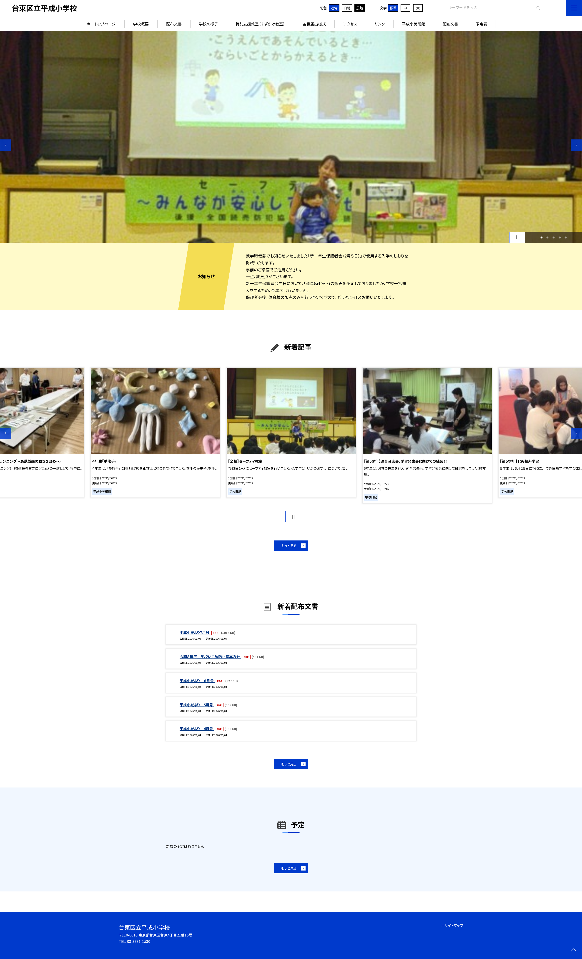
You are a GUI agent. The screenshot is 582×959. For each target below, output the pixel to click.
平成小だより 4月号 (197, 728)
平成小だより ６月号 (197, 680)
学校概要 (141, 24)
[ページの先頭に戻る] (573, 950)
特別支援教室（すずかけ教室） (260, 24)
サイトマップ (453, 925)
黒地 (359, 7)
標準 (393, 7)
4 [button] (560, 237)
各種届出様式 (314, 24)
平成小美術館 (413, 24)
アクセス (350, 24)
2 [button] (548, 237)
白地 (347, 7)
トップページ (105, 24)
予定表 (481, 24)
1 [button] (541, 237)
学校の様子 (208, 24)
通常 (334, 7)
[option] (291, 137)
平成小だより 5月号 (197, 704)
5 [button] (566, 237)
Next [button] (576, 145)
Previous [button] (5, 145)
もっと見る (288, 545)
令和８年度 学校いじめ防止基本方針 (210, 656)
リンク (380, 24)
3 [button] (554, 237)
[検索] (537, 7)
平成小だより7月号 (195, 632)
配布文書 (174, 24)
